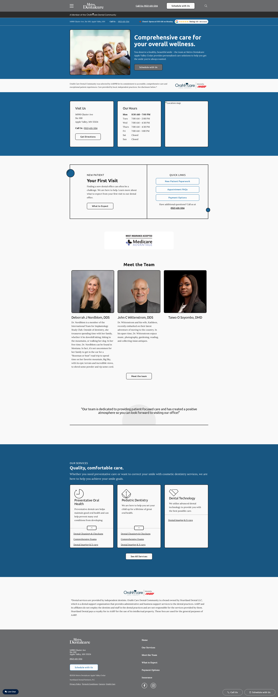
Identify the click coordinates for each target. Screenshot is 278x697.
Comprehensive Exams (85, 539)
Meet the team (139, 376)
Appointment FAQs (177, 189)
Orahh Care (110, 684)
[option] (93, 319)
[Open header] (72, 5)
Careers (102, 684)
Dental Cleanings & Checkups (88, 533)
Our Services (148, 647)
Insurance (147, 677)
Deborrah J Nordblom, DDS (90, 317)
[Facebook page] (144, 685)
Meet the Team (149, 655)
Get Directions (88, 136)
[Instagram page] (153, 685)
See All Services (139, 556)
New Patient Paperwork (177, 181)
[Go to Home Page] (93, 5)
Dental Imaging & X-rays (86, 544)
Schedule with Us (181, 5)
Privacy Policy (75, 684)
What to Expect (100, 206)
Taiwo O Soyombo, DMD (185, 317)
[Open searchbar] (206, 5)
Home (145, 640)
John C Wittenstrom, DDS (135, 317)
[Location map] (186, 124)
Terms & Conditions (90, 684)
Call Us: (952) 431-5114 (147, 5)
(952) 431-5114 (123, 21)
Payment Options (177, 197)
